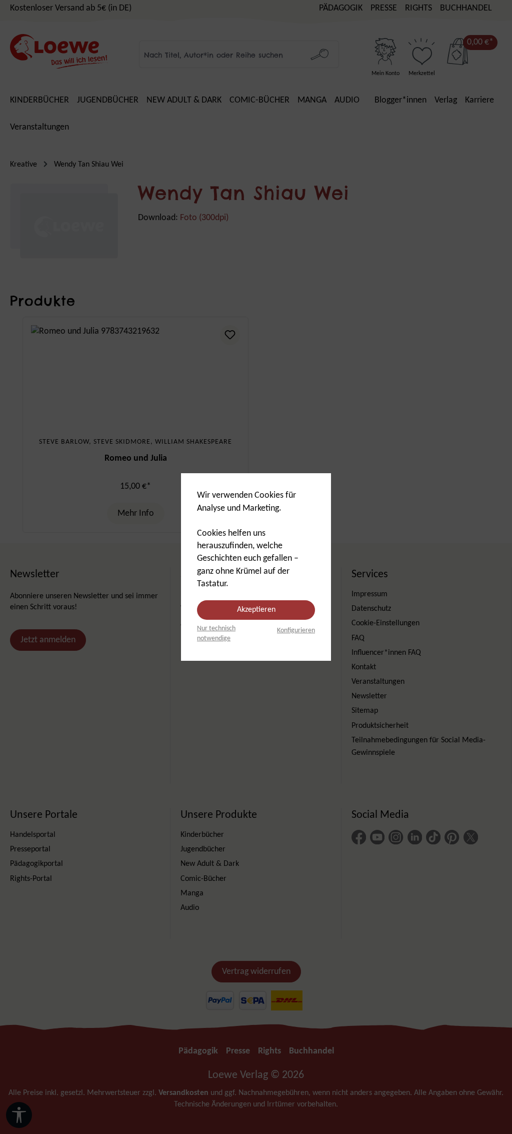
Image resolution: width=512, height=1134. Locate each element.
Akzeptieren (256, 610)
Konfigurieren (296, 630)
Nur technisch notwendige (216, 633)
